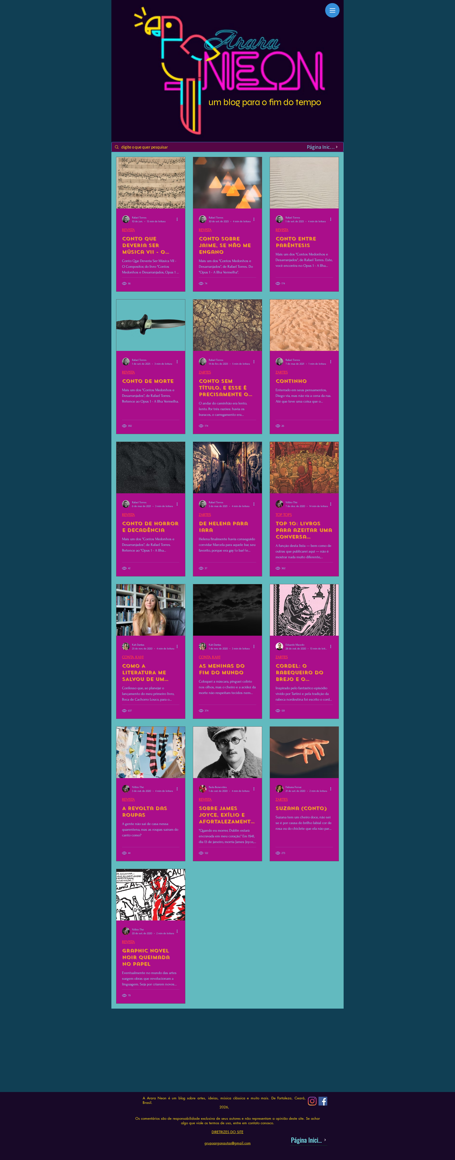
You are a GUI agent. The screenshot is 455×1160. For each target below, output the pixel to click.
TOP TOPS (284, 514)
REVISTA (128, 230)
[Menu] (332, 10)
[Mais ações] (179, 219)
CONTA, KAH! (133, 657)
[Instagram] (312, 1101)
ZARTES (205, 372)
